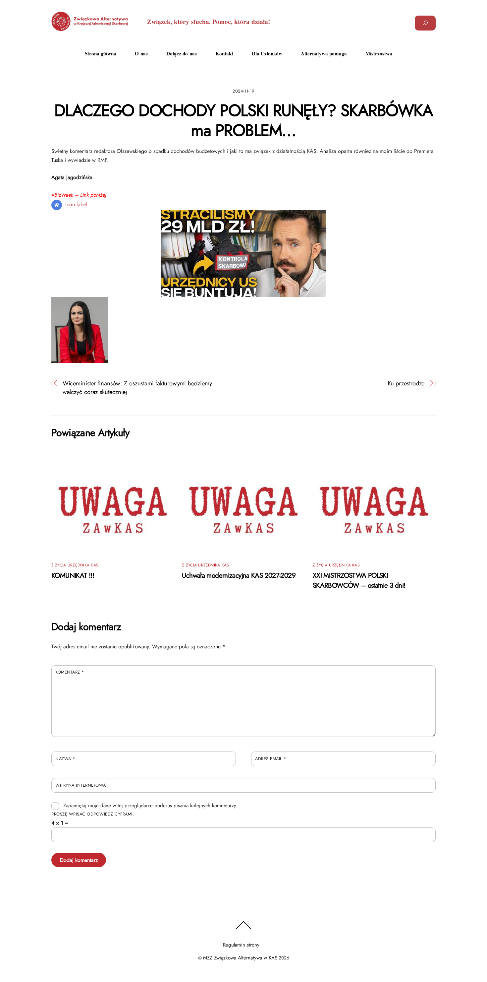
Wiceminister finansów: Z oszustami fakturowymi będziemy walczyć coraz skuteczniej (137, 387)
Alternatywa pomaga (324, 53)
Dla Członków (267, 53)
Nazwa (65, 758)
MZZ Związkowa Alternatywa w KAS (240, 957)
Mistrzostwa (378, 53)
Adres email (271, 758)
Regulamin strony (241, 945)
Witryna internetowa (80, 785)
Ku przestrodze (406, 383)
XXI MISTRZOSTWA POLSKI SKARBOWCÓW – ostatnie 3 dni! (359, 580)
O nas (141, 53)
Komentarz (69, 672)
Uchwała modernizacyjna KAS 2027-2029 (239, 575)
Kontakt (224, 53)
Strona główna (100, 53)
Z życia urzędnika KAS (74, 565)
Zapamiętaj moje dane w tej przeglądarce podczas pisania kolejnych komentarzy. (150, 805)
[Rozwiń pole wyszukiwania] (425, 23)
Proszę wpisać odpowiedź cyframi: (92, 814)
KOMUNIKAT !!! (72, 575)
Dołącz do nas (181, 53)
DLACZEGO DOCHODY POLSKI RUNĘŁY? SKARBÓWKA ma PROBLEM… (243, 120)
